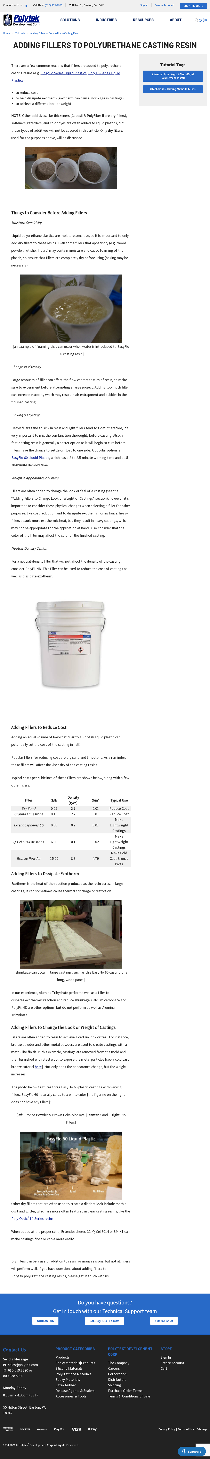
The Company (118, 1362)
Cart (164, 1368)
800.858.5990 (13, 1375)
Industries (106, 19)
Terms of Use (186, 1429)
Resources (143, 19)
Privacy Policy (167, 1429)
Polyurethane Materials (73, 1374)
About (176, 19)
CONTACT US (45, 1321)
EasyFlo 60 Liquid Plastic (30, 457)
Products (63, 1357)
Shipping (114, 1385)
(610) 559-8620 (53, 5)
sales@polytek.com (23, 1364)
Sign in (144, 5)
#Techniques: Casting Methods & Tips (173, 89)
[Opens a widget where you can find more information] (192, 1452)
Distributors (117, 1379)
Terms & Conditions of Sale (129, 1396)
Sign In (166, 1357)
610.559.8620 (18, 1370)
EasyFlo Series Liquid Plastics (64, 73)
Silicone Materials (69, 1368)
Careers (114, 1368)
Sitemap (202, 1429)
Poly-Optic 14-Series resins (32, 1218)
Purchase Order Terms (125, 1390)
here (38, 1066)
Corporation (117, 1374)
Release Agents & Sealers (75, 1390)
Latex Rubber (66, 1385)
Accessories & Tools (71, 1396)
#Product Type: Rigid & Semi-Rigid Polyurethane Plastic (173, 76)
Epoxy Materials (68, 1379)
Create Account (164, 5)
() (204, 19)
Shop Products (193, 5)
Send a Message (15, 1359)
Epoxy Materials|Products (75, 1362)
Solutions (70, 19)
